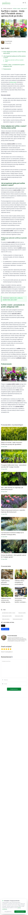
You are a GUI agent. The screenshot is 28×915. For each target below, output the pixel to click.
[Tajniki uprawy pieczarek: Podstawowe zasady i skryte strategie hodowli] (7, 574)
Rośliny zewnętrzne (7, 8)
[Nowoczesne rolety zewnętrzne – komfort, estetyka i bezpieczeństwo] (21, 592)
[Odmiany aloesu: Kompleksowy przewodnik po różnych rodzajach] (21, 574)
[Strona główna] (1, 8)
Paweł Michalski (8, 41)
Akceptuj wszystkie (20, 911)
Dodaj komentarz (14, 689)
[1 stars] (2, 649)
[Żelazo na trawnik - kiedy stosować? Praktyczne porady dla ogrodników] (14, 433)
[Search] (25, 2)
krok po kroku (13, 82)
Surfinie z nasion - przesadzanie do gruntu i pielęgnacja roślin (14, 65)
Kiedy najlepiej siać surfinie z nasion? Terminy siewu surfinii (14, 52)
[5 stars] (10, 649)
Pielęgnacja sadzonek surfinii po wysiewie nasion (14, 60)
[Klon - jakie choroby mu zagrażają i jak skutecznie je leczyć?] (14, 479)
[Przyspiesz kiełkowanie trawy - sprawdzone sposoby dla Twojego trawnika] (14, 456)
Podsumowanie (7, 69)
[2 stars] (4, 649)
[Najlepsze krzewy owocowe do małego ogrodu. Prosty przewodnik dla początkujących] (7, 592)
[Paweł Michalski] (2, 42)
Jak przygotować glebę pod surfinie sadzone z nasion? (14, 56)
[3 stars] (6, 649)
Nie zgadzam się (8, 911)
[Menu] (23, 2)
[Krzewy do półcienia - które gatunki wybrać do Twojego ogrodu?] (14, 546)
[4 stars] (8, 649)
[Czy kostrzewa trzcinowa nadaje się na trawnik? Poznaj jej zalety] (14, 524)
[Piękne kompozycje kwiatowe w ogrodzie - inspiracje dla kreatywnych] (14, 501)
